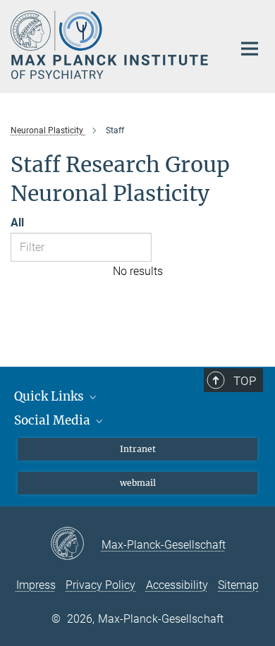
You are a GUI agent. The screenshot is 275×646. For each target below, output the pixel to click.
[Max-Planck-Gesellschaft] (76, 544)
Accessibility (177, 585)
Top (244, 381)
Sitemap (238, 585)
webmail (138, 482)
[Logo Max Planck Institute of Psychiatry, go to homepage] (111, 45)
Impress (36, 585)
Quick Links (50, 396)
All (17, 222)
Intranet (138, 449)
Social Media (53, 420)
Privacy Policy (100, 585)
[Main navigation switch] (250, 49)
